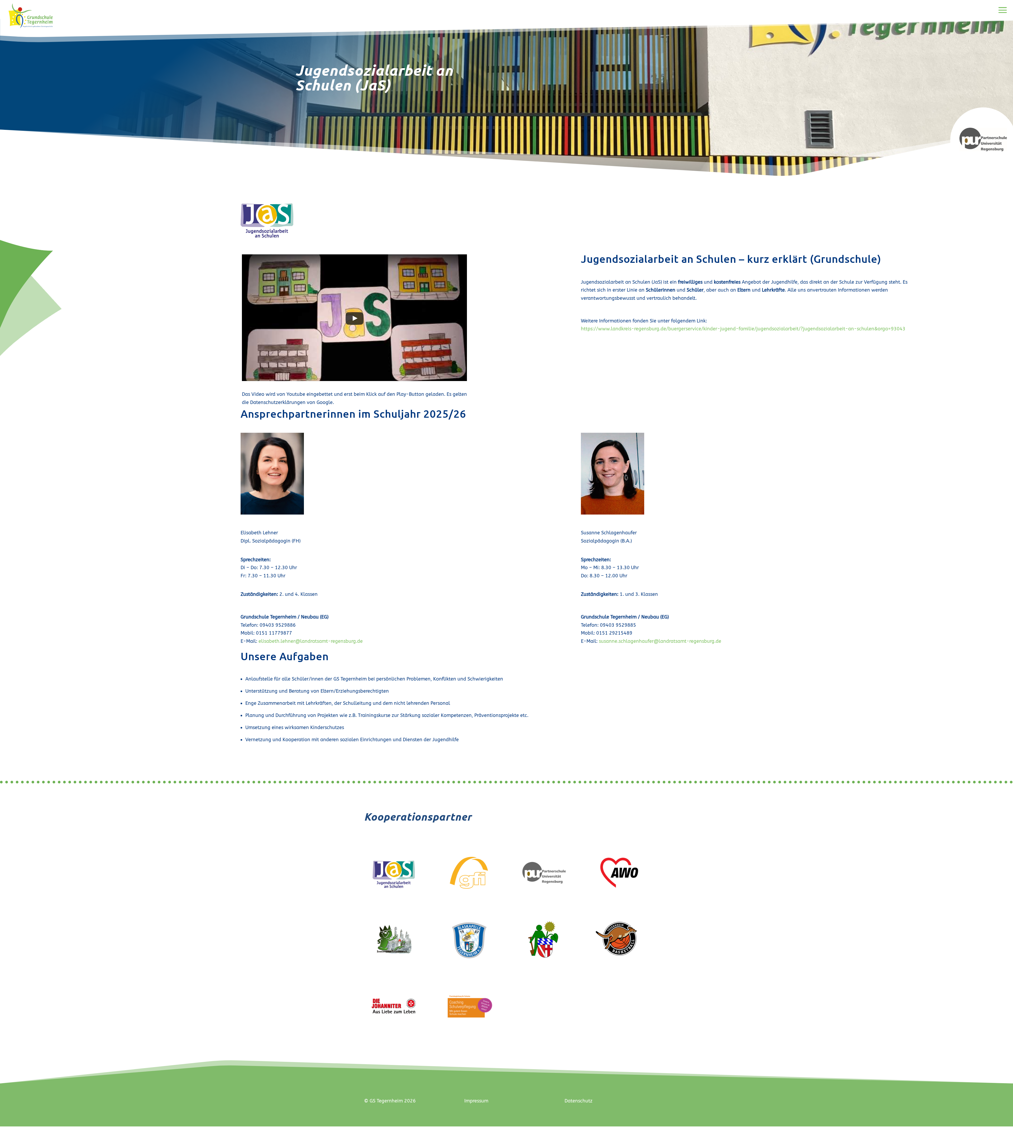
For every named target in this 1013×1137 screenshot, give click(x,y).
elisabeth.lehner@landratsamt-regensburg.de (311, 641)
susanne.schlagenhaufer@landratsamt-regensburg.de (660, 641)
